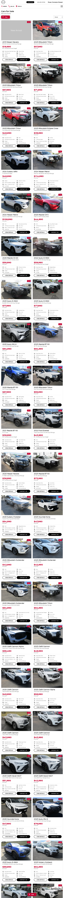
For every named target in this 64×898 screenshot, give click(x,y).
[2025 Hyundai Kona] (48, 505)
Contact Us (23, 59)
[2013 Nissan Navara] (16, 30)
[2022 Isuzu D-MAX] (48, 246)
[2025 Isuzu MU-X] (16, 332)
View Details (9, 59)
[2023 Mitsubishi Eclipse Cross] (48, 117)
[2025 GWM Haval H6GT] (16, 764)
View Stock (30, 2)
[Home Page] (3, 2)
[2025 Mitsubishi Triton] (48, 376)
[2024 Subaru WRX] (16, 160)
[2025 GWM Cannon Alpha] (16, 635)
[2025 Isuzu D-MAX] (16, 289)
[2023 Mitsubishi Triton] (48, 30)
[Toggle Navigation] (62, 6)
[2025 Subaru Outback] (48, 850)
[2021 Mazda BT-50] (16, 419)
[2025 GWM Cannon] (48, 635)
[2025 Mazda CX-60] (16, 246)
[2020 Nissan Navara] (16, 462)
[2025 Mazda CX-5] (48, 203)
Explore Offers (41, 2)
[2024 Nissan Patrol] (48, 160)
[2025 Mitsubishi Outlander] (16, 548)
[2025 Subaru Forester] (16, 505)
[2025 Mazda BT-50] (48, 332)
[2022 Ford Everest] (48, 419)
